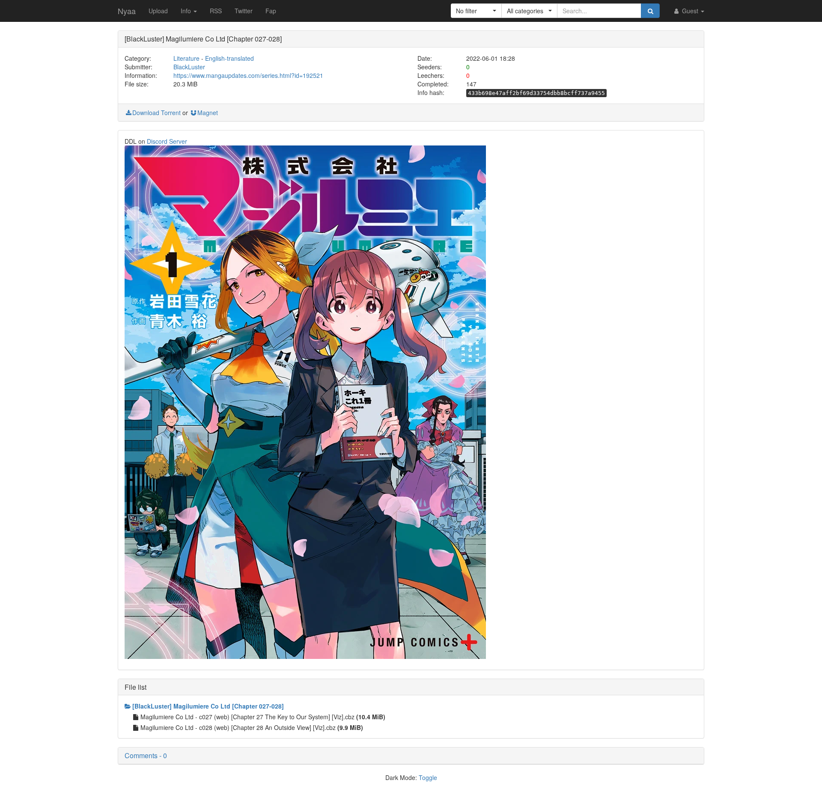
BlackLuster (189, 66)
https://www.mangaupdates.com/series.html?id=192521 (248, 75)
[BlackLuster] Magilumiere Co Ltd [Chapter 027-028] (208, 706)
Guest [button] (690, 10)
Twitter (244, 10)
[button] (476, 10)
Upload (158, 10)
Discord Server (167, 141)
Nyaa (127, 10)
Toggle (428, 777)
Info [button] (187, 10)
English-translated (229, 58)
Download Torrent (156, 112)
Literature (186, 58)
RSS (216, 10)
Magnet (207, 112)
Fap (270, 10)
